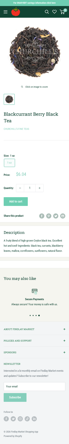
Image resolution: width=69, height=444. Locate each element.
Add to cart (15, 201)
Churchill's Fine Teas (16, 128)
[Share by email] (62, 216)
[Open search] (47, 12)
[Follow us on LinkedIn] (34, 418)
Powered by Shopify (13, 436)
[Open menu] (5, 11)
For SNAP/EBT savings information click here (34, 2)
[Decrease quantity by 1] (20, 188)
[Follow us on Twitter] (13, 418)
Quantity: (9, 188)
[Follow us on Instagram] (20, 418)
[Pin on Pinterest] (48, 216)
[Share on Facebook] (41, 216)
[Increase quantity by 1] (39, 188)
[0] (62, 12)
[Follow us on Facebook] (6, 418)
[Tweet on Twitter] (55, 216)
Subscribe (15, 397)
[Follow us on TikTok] (27, 418)
